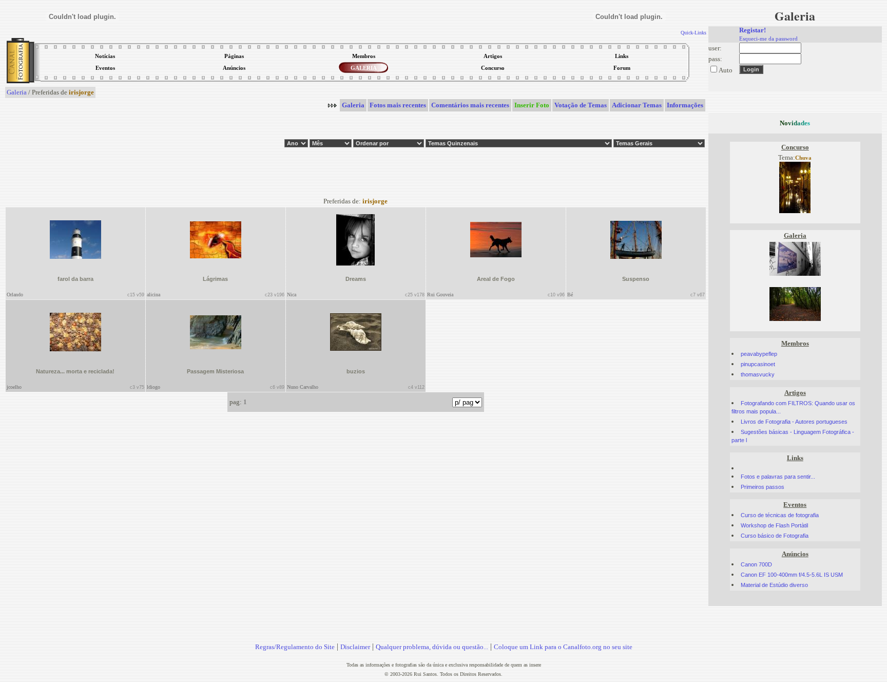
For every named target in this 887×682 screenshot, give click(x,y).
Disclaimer (355, 647)
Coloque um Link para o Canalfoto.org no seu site (563, 647)
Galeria (17, 92)
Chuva (803, 158)
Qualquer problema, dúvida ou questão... (432, 647)
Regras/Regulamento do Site (295, 647)
